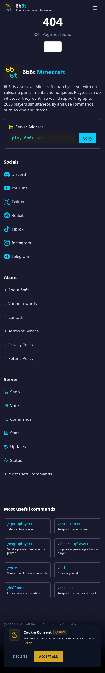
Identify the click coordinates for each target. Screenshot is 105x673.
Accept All (48, 656)
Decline (20, 656)
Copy (87, 138)
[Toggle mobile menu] (95, 7)
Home (52, 46)
